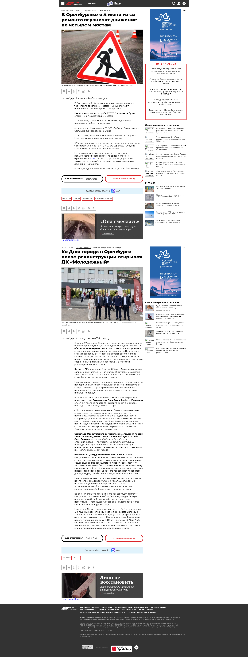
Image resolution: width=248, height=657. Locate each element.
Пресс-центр (107, 607)
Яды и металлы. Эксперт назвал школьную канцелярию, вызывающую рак (169, 308)
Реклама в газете (146, 610)
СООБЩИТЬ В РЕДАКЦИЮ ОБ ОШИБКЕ (142, 613)
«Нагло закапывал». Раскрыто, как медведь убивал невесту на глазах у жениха (170, 173)
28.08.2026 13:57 (67, 248)
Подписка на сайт (158, 607)
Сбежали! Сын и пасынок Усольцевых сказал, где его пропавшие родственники (171, 350)
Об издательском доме (89, 607)
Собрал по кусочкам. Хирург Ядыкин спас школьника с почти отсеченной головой (171, 156)
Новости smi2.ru (70, 240)
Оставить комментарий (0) (124, 179)
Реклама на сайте (129, 610)
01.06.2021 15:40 (67, 10)
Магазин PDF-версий (88, 610)
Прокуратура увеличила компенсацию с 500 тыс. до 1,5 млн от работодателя (166, 102)
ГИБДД (132, 85)
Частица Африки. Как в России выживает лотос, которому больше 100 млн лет (170, 139)
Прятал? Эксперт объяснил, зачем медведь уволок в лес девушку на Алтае (170, 325)
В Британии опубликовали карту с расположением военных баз (170, 196)
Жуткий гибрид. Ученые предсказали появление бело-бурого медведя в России (171, 342)
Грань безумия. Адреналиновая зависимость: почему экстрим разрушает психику (166, 71)
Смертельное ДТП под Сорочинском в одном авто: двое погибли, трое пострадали (165, 112)
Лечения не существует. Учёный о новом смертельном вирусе (169, 332)
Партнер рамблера (102, 647)
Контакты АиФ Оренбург (109, 610)
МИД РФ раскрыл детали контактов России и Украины (170, 187)
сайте (93, 158)
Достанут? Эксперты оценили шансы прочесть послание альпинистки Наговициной (171, 148)
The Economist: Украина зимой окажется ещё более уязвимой (168, 221)
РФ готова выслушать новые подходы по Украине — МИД (167, 204)
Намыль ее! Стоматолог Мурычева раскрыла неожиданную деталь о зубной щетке (170, 131)
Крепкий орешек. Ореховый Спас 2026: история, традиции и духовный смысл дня (166, 91)
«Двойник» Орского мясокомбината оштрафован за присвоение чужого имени (166, 81)
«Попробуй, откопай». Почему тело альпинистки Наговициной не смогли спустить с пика (170, 316)
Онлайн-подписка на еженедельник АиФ (131, 607)
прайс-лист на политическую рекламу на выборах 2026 (102, 613)
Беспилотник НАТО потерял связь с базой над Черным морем (170, 213)
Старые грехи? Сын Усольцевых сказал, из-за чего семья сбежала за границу (170, 165)
